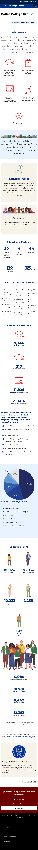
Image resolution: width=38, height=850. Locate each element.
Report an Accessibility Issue (11, 823)
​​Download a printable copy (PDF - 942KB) (24, 22)
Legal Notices (7, 827)
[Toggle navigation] (35, 5)
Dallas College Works (14, 6)
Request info (20, 799)
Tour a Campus (20, 804)
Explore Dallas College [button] (27, 2)
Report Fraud (7, 841)
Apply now (20, 808)
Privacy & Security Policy (10, 836)
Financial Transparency (10, 832)
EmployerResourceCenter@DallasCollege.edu (21, 737)
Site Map (5, 845)
